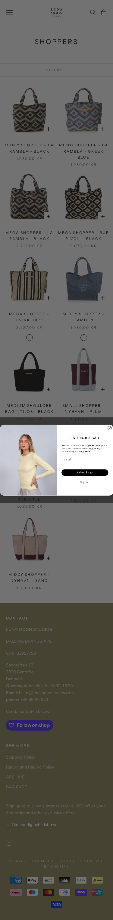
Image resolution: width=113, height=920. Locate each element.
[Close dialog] (109, 428)
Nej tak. (84, 482)
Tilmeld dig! (85, 472)
